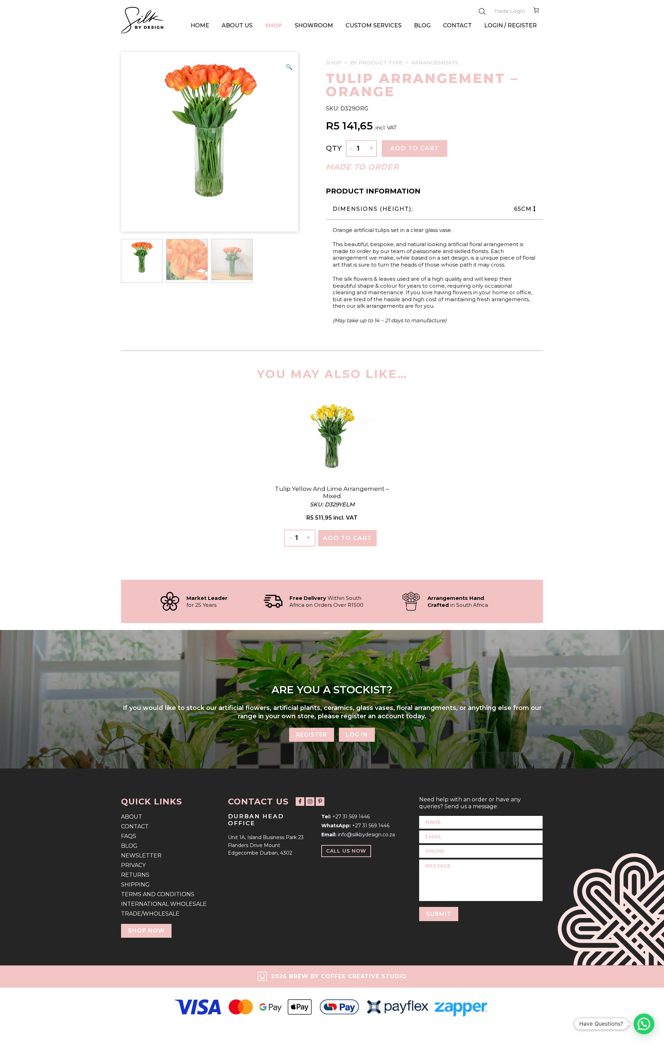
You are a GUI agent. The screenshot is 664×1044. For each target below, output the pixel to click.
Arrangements (434, 62)
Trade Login (509, 11)
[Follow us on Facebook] (300, 801)
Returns (135, 875)
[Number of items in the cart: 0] (536, 11)
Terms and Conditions (157, 894)
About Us (237, 25)
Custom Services (373, 25)
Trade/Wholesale (150, 913)
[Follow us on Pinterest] (320, 801)
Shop (273, 25)
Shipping (135, 884)
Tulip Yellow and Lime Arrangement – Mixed (332, 492)
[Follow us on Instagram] (310, 801)
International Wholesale (164, 904)
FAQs (128, 836)
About (131, 816)
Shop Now (146, 930)
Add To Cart (347, 537)
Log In (357, 734)
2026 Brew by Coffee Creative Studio (339, 976)
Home (200, 25)
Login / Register (510, 25)
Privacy (133, 865)
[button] (289, 67)
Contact (457, 25)
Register (311, 734)
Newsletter (141, 855)
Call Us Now (346, 851)
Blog (422, 25)
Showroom (314, 25)
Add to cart (414, 148)
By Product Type (376, 62)
